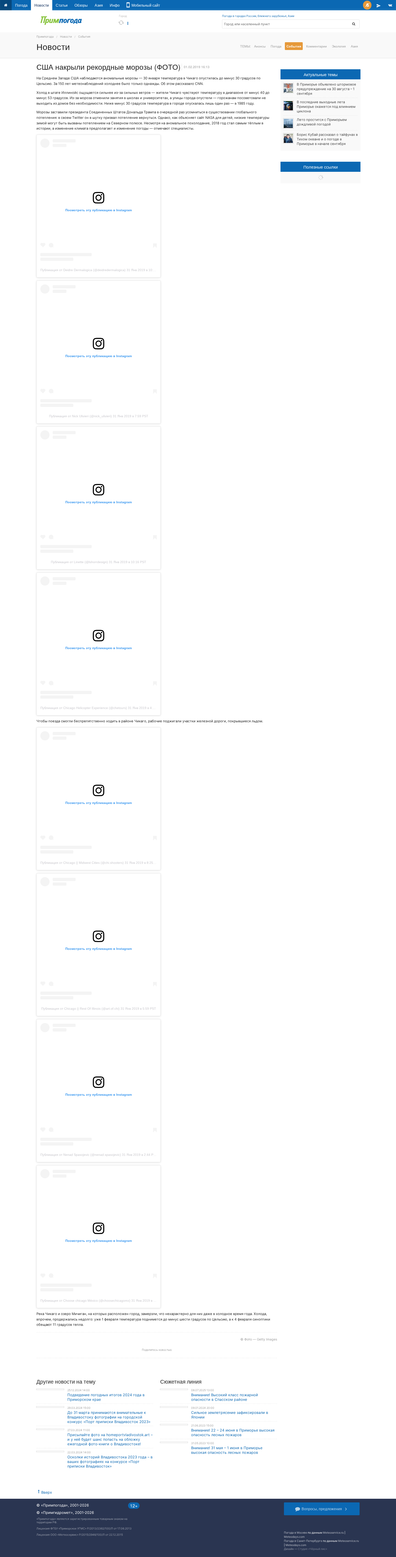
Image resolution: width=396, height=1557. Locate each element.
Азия (99, 5)
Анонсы (260, 46)
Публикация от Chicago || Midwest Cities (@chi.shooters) (82, 863)
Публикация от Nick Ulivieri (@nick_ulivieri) (80, 416)
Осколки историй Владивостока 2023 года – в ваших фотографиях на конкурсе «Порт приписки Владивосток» (110, 1461)
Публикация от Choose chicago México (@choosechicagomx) (85, 1300)
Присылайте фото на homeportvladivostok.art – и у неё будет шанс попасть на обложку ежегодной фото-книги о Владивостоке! (110, 1439)
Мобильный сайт (145, 5)
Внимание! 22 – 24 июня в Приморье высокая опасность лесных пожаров (233, 1432)
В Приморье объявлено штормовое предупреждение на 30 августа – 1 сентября (326, 89)
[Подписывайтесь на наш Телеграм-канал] (378, 5)
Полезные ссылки (320, 167)
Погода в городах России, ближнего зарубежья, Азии (258, 16)
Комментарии (316, 46)
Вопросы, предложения (322, 1508)
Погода (21, 5)
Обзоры (81, 5)
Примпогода (45, 36)
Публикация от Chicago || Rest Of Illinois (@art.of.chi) (80, 1008)
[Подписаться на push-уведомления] (367, 5)
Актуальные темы (321, 74)
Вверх (46, 1492)
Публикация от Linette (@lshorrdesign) (79, 562)
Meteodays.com (294, 1536)
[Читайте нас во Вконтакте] (390, 5)
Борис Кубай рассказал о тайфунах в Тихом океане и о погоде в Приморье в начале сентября (327, 139)
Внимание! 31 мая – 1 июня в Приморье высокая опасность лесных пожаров (226, 1450)
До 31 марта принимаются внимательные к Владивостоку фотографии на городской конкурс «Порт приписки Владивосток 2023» (109, 1417)
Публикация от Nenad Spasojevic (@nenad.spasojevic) (80, 1155)
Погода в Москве (295, 1532)
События (84, 36)
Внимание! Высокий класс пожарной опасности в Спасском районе (224, 1397)
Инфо (115, 5)
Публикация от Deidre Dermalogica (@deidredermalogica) (83, 270)
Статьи (62, 5)
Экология (339, 46)
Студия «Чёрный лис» (312, 1549)
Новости (41, 5)
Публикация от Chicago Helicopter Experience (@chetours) (83, 708)
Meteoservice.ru (333, 1532)
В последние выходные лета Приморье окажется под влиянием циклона (326, 106)
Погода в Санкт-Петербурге (303, 1541)
